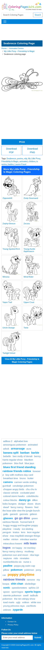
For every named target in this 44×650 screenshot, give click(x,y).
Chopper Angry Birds (13, 489)
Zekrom (7, 610)
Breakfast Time (10, 478)
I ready (16, 529)
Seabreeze (11, 158)
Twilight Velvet (9, 353)
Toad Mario (8, 602)
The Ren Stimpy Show (24, 599)
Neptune (7, 558)
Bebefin (7, 456)
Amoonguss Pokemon (14, 444)
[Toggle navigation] (4, 21)
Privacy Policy (13, 625)
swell (25, 595)
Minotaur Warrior (28, 539)
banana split (10, 452)
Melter (6, 539)
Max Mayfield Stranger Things (25, 536)
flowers (29, 507)
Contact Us (12, 622)
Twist (26, 328)
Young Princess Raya (14, 606)
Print (22, 142)
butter (30, 478)
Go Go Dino (22, 518)
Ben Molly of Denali (22, 456)
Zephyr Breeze (9, 224)
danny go (24, 500)
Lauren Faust (20, 164)
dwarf (6, 507)
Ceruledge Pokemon (23, 486)
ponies (20, 158)
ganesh (14, 514)
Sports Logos (33, 591)
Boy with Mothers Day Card (19, 475)
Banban (24, 452)
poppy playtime (21, 574)
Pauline (7, 565)
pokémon (29, 570)
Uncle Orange (9, 328)
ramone (31, 579)
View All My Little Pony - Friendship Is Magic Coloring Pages (22, 360)
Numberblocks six (12, 562)
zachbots (31, 606)
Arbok (6, 448)
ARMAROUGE (18, 448)
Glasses (8, 518)
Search (38, 15)
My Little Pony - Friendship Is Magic (19, 51)
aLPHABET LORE (21, 441)
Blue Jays (29, 463)
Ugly (18, 602)
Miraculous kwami (12, 543)
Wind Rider (28, 277)
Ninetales (24, 558)
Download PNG (32, 150)
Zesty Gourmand (31, 198)
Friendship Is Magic (9, 161)
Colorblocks (32, 496)
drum (37, 504)
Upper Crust (29, 302)
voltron (25, 602)
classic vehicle (10, 493)
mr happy (17, 548)
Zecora (27, 224)
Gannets (24, 514)
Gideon (33, 514)
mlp (25, 158)
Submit (37, 638)
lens (23, 532)
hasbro (11, 164)
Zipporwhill (7, 198)
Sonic (6, 587)
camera (8, 482)
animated (23, 161)
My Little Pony (34, 158)
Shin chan (17, 583)
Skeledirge (30, 584)
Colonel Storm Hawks (14, 496)
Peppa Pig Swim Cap (24, 566)
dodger (22, 504)
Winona (6, 277)
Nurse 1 (27, 562)
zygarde (18, 609)
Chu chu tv (31, 489)
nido (16, 558)
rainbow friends (14, 579)
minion (14, 539)
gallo (5, 514)
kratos (16, 532)
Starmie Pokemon (12, 595)
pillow (6, 570)
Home (4, 48)
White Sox (36, 602)
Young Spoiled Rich (11, 249)
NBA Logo (34, 555)
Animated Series (16, 48)
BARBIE (35, 452)
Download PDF (11, 150)
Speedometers (19, 587)
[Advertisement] (22, 32)
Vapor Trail (7, 302)
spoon (6, 592)
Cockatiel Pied (27, 493)
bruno (23, 478)
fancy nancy (17, 507)
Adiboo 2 (7, 441)
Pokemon (16, 569)
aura (28, 448)
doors (30, 504)
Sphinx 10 (34, 587)
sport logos (17, 592)
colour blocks (10, 500)
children (31, 161)
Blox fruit (18, 463)
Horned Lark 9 (27, 522)
